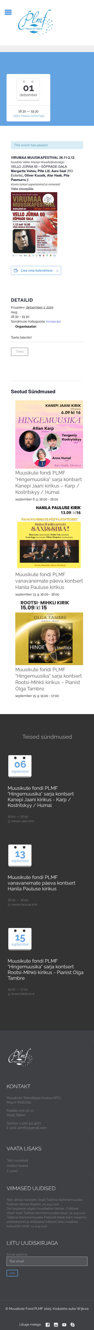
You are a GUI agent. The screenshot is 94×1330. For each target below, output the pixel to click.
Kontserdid (53, 321)
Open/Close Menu (8, 12)
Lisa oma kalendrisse (37, 270)
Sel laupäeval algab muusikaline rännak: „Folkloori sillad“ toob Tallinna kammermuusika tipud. (42, 1211)
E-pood (12, 1171)
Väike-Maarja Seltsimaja (28, 115)
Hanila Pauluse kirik (24, 904)
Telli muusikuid (17, 1160)
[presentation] (49, 434)
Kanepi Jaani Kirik (22, 821)
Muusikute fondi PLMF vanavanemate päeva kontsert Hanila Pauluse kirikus (49, 581)
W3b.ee (83, 1309)
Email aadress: (17, 1254)
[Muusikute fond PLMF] (35, 22)
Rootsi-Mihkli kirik (23, 994)
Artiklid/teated (17, 1166)
